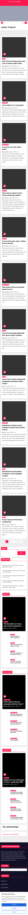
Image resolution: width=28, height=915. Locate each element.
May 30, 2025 (6, 524)
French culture (6, 284)
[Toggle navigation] (26, 23)
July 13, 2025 (6, 386)
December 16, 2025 (8, 151)
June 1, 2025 (6, 432)
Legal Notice (4, 884)
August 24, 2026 (9, 784)
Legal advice (5, 102)
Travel (4, 469)
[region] (14, 903)
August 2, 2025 (7, 337)
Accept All (14, 904)
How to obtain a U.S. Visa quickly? (13, 105)
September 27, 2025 (8, 291)
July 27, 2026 (8, 628)
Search (4, 548)
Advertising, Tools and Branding (10, 834)
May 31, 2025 (6, 478)
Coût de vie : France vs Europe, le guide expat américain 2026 (15, 663)
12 (17, 541)
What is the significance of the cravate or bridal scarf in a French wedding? (16, 716)
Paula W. (17, 66)
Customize (14, 908)
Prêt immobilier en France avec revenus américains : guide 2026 (13, 626)
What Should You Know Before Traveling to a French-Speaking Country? (12, 474)
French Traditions (14, 740)
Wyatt (15, 628)
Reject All (14, 912)
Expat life (4, 190)
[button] (23, 22)
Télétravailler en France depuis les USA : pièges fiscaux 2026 (15, 810)
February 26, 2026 (8, 66)
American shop (5, 144)
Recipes (4, 330)
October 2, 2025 (7, 245)
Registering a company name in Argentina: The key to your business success (13, 427)
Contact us (4, 881)
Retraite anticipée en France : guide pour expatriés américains (15, 638)
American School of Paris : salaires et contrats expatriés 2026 (16, 646)
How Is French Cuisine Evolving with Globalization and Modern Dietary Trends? (13, 381)
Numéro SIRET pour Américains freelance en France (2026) (16, 802)
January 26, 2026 (7, 107)
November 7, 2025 (7, 197)
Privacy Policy (4, 887)
